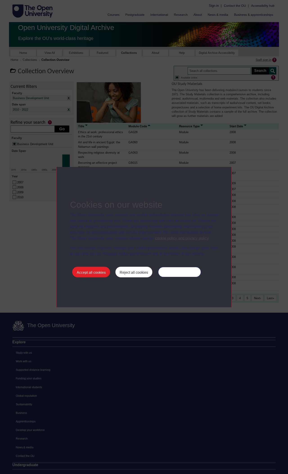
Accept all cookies (91, 272)
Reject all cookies (134, 272)
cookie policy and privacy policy (182, 238)
